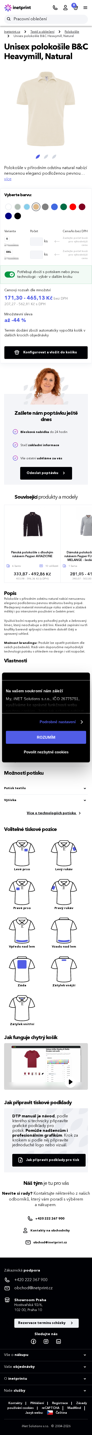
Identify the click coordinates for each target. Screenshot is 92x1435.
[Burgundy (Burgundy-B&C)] (82, 207)
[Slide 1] (38, 157)
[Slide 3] (54, 157)
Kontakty (15, 1403)
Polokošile (72, 31)
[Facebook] (33, 1342)
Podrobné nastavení (58, 722)
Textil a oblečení (42, 31)
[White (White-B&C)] (8, 207)
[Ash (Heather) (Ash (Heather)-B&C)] (17, 207)
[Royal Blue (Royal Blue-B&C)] (54, 207)
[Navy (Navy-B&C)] (8, 216)
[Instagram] (46, 1342)
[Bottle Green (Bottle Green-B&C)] (63, 207)
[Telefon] (55, 8)
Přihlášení (37, 1403)
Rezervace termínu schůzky (42, 1323)
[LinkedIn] (58, 1342)
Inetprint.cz (12, 31)
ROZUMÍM (46, 737)
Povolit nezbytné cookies (46, 752)
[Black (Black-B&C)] (17, 216)
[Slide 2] (46, 157)
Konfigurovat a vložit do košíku (49, 352)
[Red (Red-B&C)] (73, 207)
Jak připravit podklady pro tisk (52, 1160)
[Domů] (21, 8)
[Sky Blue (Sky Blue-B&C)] (27, 207)
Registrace (60, 1403)
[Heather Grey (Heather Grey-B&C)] (45, 207)
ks (46, 241)
